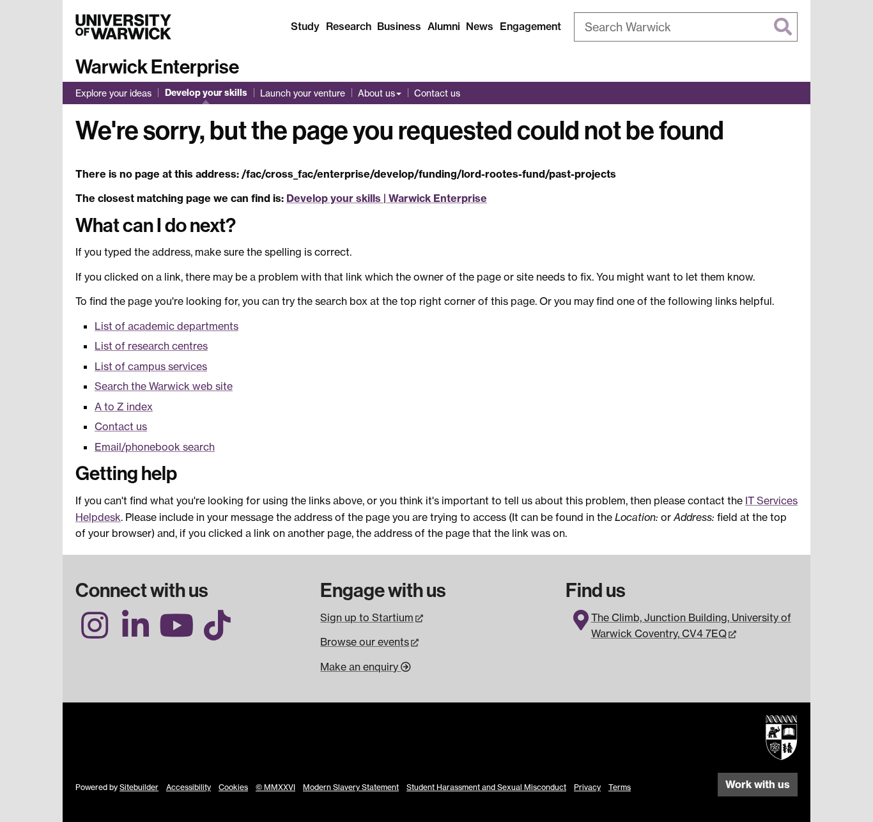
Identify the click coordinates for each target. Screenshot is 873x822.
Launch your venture (302, 93)
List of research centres (151, 345)
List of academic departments (166, 326)
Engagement (530, 26)
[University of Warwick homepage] (123, 27)
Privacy (587, 787)
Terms (619, 787)
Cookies (233, 787)
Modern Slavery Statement (351, 787)
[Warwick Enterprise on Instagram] (94, 632)
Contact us (437, 93)
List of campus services (151, 366)
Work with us (757, 784)
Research (348, 26)
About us (376, 93)
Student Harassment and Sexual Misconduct (486, 787)
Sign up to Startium (372, 617)
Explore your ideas (113, 93)
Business (399, 26)
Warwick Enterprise (157, 67)
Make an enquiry (360, 666)
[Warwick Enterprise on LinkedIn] (135, 632)
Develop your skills (206, 92)
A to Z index (124, 406)
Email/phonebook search (155, 446)
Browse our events (370, 641)
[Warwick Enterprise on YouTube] (176, 632)
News (479, 26)
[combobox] (686, 27)
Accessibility (188, 787)
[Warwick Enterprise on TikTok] (217, 632)
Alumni (444, 26)
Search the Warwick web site (164, 386)
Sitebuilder (139, 787)
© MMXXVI (275, 787)
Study (305, 26)
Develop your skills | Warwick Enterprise (386, 198)
